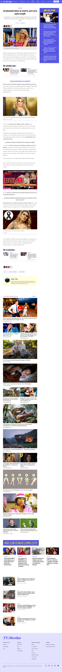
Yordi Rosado (21, 272)
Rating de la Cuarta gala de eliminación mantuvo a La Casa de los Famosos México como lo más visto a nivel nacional (50, 34)
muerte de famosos (13, 272)
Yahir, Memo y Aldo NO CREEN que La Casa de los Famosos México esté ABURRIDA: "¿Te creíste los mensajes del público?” (26, 607)
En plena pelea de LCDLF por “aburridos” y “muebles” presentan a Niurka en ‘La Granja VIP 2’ (52, 561)
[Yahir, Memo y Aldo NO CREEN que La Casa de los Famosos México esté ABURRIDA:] (9, 607)
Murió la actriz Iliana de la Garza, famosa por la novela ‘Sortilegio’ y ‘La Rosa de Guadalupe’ (14, 256)
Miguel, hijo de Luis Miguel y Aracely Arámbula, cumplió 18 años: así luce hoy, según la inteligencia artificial (14, 71)
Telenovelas (22, 1)
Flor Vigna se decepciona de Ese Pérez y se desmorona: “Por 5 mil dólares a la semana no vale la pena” (26, 620)
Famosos (15, 1)
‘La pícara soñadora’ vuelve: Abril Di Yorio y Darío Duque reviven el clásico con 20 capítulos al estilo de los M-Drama (50, 58)
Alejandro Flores (24, 622)
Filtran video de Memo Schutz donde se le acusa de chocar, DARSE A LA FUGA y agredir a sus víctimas (49, 42)
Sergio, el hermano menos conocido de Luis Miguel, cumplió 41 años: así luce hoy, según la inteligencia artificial (32, 256)
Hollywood (49, 1)
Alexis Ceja (23, 22)
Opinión (43, 1)
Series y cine (33, 1)
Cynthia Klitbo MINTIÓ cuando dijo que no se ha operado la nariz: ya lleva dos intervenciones (9, 561)
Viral (28, 1)
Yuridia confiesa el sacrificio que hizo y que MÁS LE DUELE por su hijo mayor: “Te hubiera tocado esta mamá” (50, 50)
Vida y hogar (38, 1)
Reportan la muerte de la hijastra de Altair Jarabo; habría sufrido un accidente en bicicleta (38, 561)
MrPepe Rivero (24, 609)
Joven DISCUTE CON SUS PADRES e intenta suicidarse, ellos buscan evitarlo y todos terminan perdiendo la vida (26, 593)
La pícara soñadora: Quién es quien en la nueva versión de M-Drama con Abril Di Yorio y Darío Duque (49, 26)
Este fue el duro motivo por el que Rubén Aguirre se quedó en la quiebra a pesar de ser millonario (32, 71)
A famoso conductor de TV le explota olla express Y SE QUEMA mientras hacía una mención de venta (26, 580)
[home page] (7, 1)
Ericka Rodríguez (24, 596)
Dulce (5, 272)
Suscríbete (56, 1)
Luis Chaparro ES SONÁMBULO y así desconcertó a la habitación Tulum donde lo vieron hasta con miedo (23, 562)
